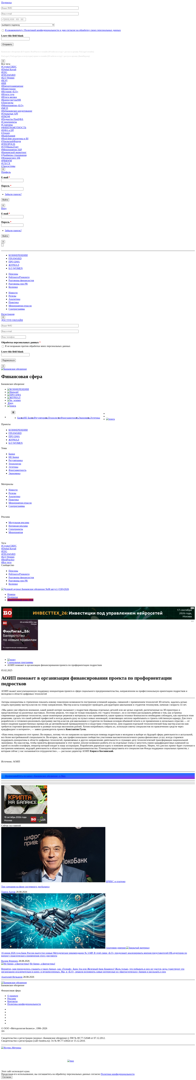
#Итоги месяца (9, 97)
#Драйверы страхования (13, 155)
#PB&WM (6, 160)
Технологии (54, 417)
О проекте (12, 995)
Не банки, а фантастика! (42, 963)
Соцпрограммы (17, 309)
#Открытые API (9, 113)
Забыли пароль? (13, 194)
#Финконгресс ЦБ (10, 158)
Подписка (6, 2)
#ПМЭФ (5, 116)
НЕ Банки (29, 417)
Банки (20, 417)
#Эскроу (5, 133)
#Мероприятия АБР (11, 149)
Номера (11, 594)
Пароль (6, 186)
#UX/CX (5, 163)
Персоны (13, 274)
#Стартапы (7, 124)
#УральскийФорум (11, 141)
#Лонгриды (7, 102)
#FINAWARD (8, 75)
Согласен (6, 1077)
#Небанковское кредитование (16, 111)
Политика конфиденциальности (24, 1004)
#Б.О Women (7, 77)
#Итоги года (7, 94)
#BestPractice (7, 559)
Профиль (6, 172)
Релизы (12, 296)
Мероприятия (16, 532)
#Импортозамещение (12, 86)
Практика (14, 302)
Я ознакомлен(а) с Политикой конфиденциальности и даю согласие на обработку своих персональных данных (63, 30)
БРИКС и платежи (115, 881)
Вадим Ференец (9, 961)
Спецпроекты (16, 529)
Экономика (84, 417)
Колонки (13, 287)
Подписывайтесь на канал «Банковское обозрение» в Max (35, 776)
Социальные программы (20, 662)
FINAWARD (15, 258)
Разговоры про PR (18, 283)
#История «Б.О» (9, 91)
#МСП (4, 108)
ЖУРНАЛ (14, 265)
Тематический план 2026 (20, 600)
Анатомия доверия (116, 947)
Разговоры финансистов (21, 280)
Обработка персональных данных (21, 342)
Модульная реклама (19, 522)
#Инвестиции (8, 89)
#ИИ (3, 83)
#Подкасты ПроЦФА (12, 119)
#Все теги (6, 562)
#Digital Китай (8, 69)
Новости (13, 292)
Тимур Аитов (8, 892)
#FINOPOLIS (8, 144)
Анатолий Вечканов (12, 977)
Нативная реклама (18, 526)
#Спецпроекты (9, 122)
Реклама (11, 998)
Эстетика (95, 417)
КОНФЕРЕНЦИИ (18, 255)
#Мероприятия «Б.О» (12, 105)
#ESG (4, 72)
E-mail (5, 177)
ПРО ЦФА (14, 261)
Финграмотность (70, 417)
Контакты (12, 1001)
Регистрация (7, 314)
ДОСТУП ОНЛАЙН (12, 320)
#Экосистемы (8, 166)
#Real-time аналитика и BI (14, 138)
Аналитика (14, 299)
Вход (3, 208)
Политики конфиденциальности (118, 1074)
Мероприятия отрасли (20, 305)
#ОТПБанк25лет (10, 147)
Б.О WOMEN (16, 268)
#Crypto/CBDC (9, 66)
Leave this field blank (12, 35)
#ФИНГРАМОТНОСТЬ (13, 127)
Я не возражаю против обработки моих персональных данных (37, 346)
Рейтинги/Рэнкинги (19, 277)
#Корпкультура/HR (11, 100)
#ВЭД (4, 80)
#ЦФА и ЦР (7, 130)
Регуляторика (41, 417)
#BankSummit (8, 135)
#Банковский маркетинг (13, 152)
